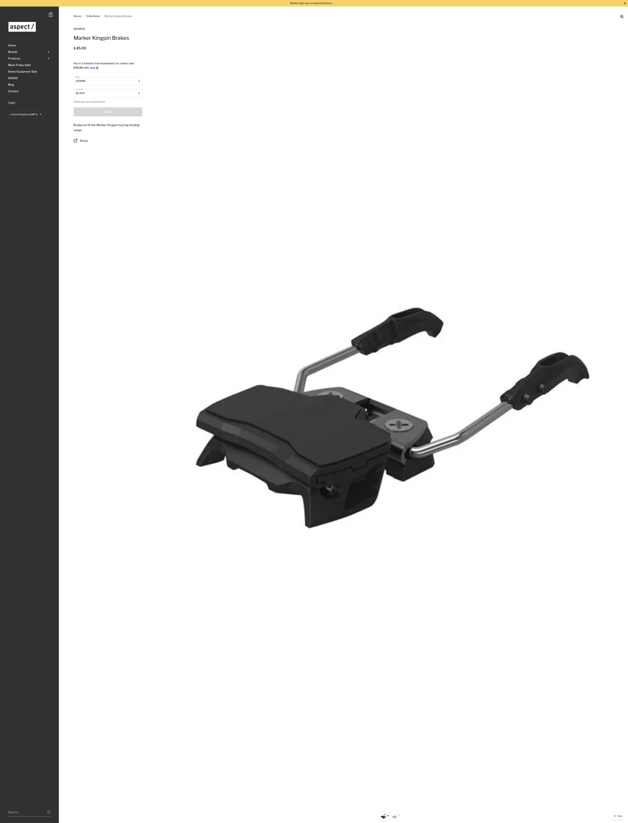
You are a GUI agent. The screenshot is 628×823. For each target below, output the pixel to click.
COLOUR (79, 89)
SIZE (77, 77)
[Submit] (49, 812)
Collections (93, 16)
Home (77, 16)
